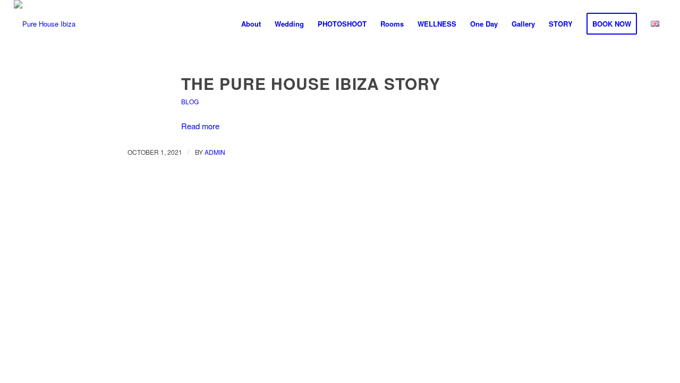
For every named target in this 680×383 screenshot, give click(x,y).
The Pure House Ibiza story (310, 83)
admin (215, 151)
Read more (200, 125)
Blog (190, 101)
